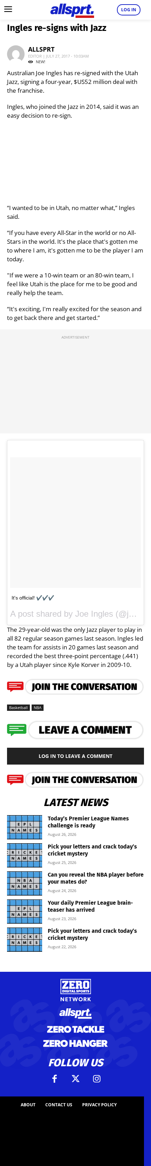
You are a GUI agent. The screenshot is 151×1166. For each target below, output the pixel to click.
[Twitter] (75, 1079)
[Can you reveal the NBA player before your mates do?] (24, 883)
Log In (128, 10)
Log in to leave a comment (75, 756)
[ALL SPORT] (72, 10)
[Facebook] (54, 1079)
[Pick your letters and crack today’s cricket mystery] (24, 855)
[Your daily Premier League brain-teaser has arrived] (24, 911)
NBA (37, 707)
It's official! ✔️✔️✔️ (33, 598)
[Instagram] (96, 1079)
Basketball (18, 707)
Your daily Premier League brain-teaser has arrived (90, 906)
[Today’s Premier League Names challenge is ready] (24, 827)
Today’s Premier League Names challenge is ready (88, 822)
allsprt (41, 49)
